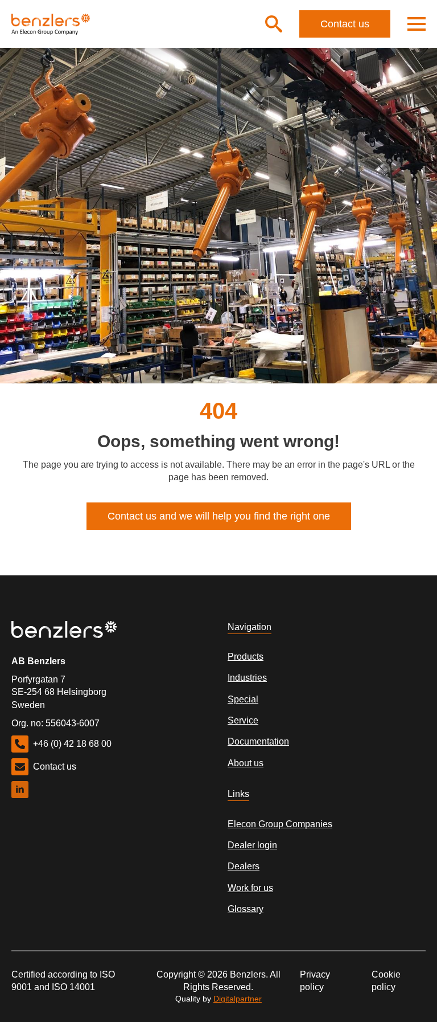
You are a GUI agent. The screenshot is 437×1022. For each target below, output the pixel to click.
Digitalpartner (237, 998)
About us (245, 763)
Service (243, 720)
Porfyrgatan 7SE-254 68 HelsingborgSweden (58, 692)
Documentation (258, 741)
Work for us (250, 888)
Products (245, 656)
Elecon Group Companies (280, 824)
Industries (247, 677)
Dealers (243, 866)
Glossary (245, 909)
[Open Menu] (416, 24)
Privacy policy (315, 981)
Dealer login (252, 845)
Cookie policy (386, 981)
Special (243, 699)
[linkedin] (19, 789)
